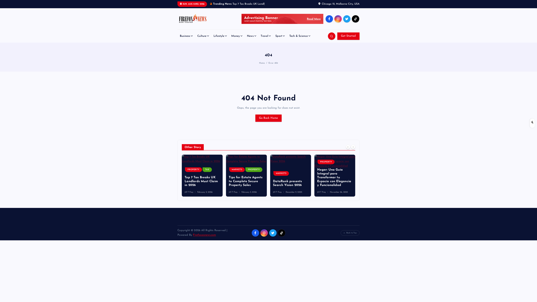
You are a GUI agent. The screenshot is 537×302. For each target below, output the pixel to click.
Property (193, 170)
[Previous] (348, 147)
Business (185, 36)
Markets (237, 170)
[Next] (353, 147)
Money (235, 36)
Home (262, 63)
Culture (201, 36)
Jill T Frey (189, 192)
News (250, 36)
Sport (278, 36)
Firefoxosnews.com (204, 235)
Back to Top (351, 233)
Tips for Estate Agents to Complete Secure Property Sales (245, 181)
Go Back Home (268, 118)
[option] (202, 176)
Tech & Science (298, 36)
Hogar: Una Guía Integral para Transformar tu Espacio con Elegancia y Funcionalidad (334, 177)
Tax (207, 170)
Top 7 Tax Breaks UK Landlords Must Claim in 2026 (201, 181)
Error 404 (273, 63)
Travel (264, 36)
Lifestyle (219, 36)
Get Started (348, 36)
